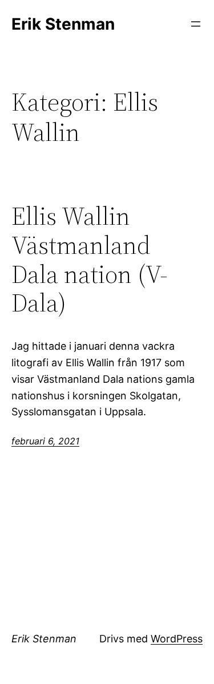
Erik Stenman (63, 24)
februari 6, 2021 (45, 441)
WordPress (177, 639)
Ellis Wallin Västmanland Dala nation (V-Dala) (89, 259)
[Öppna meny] (196, 24)
